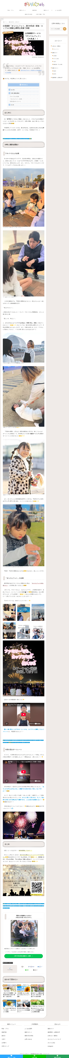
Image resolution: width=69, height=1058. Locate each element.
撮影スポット (28, 1032)
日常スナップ (5, 1046)
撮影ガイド (51, 1028)
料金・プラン (5, 1028)
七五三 (3, 1039)
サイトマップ (46, 1053)
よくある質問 (28, 1028)
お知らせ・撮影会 (52, 1035)
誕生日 (3, 1035)
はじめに (13, 89)
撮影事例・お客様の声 (8, 962)
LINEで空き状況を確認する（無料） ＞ (23, 956)
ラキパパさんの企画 (14, 96)
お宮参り (4, 1042)
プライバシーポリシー (24, 1053)
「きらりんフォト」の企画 (16, 99)
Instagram (50, 1046)
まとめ (12, 104)
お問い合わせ (28, 1039)
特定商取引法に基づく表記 (36, 1053)
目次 (23, 84)
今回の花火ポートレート (15, 101)
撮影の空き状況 (29, 1035)
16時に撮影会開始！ (15, 93)
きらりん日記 (51, 1042)
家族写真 (4, 1032)
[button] (35, 970)
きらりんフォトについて (54, 1039)
